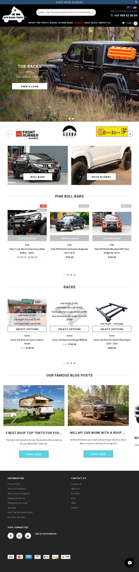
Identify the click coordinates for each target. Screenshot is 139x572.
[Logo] (15, 14)
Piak (27, 245)
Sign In (114, 11)
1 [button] (66, 119)
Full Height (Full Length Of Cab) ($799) (69, 312)
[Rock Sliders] (101, 165)
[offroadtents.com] (134, 8)
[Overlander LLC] (129, 7)
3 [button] (73, 119)
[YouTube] (28, 536)
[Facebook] (11, 536)
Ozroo (27, 336)
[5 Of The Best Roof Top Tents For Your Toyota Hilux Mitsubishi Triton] (33, 405)
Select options (27, 329)
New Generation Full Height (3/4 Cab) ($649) (69, 318)
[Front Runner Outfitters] (27, 133)
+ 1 (69, 324)
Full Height (118, 324)
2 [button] (69, 119)
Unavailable (27, 238)
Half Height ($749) (26, 315)
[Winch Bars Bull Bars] (38, 165)
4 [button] (74, 275)
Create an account (128, 11)
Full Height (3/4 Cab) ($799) (27, 319)
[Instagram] (19, 536)
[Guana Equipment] (69, 131)
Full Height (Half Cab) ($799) (27, 324)
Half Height (106, 324)
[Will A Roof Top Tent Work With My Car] (98, 405)
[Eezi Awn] (111, 131)
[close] (136, 2)
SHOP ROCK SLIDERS (69, 2)
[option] (69, 74)
